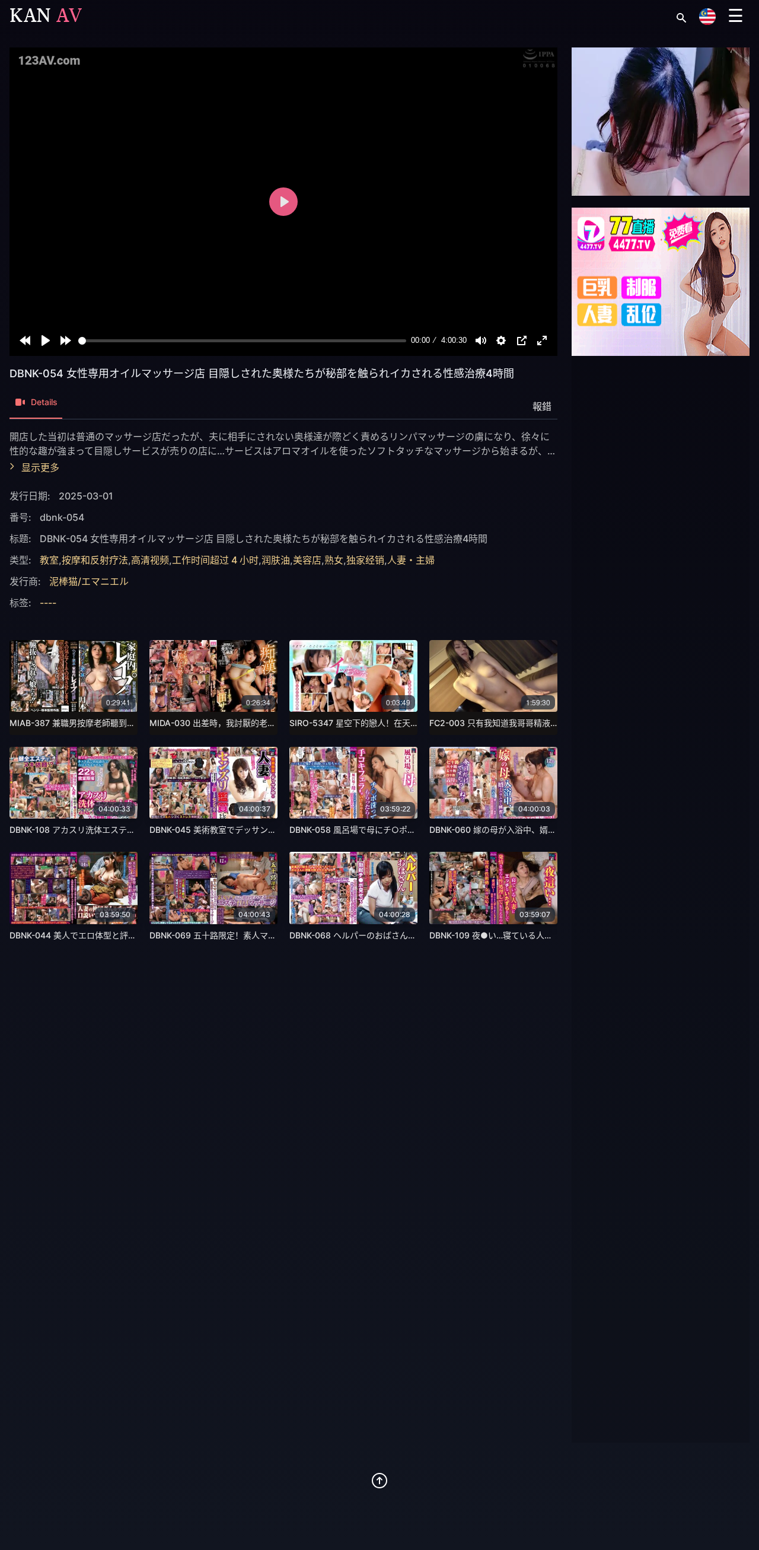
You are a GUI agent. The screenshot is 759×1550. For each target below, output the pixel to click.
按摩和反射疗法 (95, 560)
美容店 (307, 560)
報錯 (541, 406)
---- (48, 603)
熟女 (333, 560)
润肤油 (275, 560)
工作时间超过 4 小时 (215, 560)
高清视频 (150, 560)
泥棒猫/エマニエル (89, 581)
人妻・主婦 (411, 560)
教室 (49, 560)
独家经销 (365, 560)
